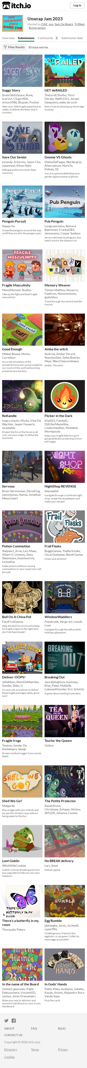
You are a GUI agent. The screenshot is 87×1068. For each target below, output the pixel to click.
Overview (8, 38)
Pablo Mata (52, 989)
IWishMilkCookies (14, 865)
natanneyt (8, 165)
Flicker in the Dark (58, 416)
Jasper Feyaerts (24, 424)
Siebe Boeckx (71, 357)
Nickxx (75, 809)
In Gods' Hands (56, 984)
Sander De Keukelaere (14, 747)
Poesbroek (51, 621)
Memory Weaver (58, 285)
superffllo (51, 929)
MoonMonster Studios (16, 290)
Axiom (58, 992)
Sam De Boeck (63, 24)
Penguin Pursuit (14, 221)
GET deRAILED (56, 90)
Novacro (72, 290)
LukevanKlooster (56, 689)
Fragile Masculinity (16, 285)
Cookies (9, 1057)
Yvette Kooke (71, 551)
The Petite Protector (60, 801)
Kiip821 (50, 420)
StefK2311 (62, 98)
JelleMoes (8, 682)
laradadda (8, 428)
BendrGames (74, 554)
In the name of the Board (20, 984)
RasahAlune (52, 805)
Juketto (79, 989)
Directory (10, 1049)
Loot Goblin (10, 861)
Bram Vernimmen (13, 491)
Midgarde (8, 805)
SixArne (50, 354)
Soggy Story (11, 90)
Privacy (63, 1049)
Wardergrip (73, 162)
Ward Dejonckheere (66, 361)
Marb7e (67, 165)
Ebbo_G (18, 685)
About (9, 1028)
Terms (35, 1049)
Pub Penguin (54, 221)
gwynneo (19, 989)
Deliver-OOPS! (14, 677)
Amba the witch (56, 349)
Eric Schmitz (76, 689)
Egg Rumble (53, 921)
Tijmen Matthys (55, 290)
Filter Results (16, 47)
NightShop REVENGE (60, 486)
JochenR (72, 925)
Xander (6, 685)
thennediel (51, 491)
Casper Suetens (70, 233)
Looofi (77, 621)
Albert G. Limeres (13, 554)
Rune (29, 95)
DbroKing (33, 491)
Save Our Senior (14, 157)
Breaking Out (55, 677)
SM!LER (50, 813)
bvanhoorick (26, 558)
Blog (62, 1028)
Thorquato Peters (13, 929)
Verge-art (66, 621)
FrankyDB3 (66, 229)
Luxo (48, 625)
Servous (8, 486)
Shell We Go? (12, 801)
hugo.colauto (10, 420)
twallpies (67, 989)
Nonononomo (67, 293)
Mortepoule (52, 431)
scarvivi (7, 98)
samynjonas (10, 494)
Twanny (7, 745)
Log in (77, 5)
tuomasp (71, 682)
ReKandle (9, 416)
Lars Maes (29, 551)
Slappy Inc (8, 226)
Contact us (13, 1035)
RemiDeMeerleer (27, 682)
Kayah (49, 992)
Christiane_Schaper (57, 809)
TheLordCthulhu (55, 95)
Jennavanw (52, 233)
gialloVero (51, 297)
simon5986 (9, 102)
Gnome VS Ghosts (58, 157)
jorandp (7, 162)
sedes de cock (68, 102)
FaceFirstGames (12, 621)
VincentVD (27, 992)
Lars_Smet (51, 865)
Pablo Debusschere (18, 990)
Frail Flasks (53, 546)
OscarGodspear (55, 554)
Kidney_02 (51, 169)
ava (51, 24)
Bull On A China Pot (16, 617)
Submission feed (72, 38)
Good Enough (12, 349)
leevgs (22, 749)
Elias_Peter (52, 685)
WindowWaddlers (58, 617)
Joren (62, 925)
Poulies (34, 102)
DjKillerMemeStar (56, 424)
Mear (48, 361)
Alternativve (53, 165)
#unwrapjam (37, 28)
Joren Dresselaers (24, 996)
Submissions (26, 38)
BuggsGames (53, 551)
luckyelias (8, 562)
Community (45, 38)
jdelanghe (51, 925)
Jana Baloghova (55, 682)
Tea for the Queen (58, 740)
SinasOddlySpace (13, 95)
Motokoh (72, 428)
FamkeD (61, 420)
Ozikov (49, 745)
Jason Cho (33, 162)
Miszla (24, 420)
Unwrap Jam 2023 (45, 18)
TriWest (79, 24)
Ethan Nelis (23, 165)
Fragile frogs (11, 740)
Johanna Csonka (66, 813)
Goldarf (7, 989)
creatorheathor (54, 428)
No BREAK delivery (59, 861)
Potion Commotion (16, 546)
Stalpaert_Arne (12, 551)
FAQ (34, 1028)
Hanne (23, 494)
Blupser (23, 102)
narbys (6, 996)
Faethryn (50, 293)
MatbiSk (65, 685)
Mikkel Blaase (11, 354)
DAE (44, 24)
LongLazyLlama (54, 226)
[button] (38, 59)
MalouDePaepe (55, 162)
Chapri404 (21, 98)
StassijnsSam (53, 357)
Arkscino (20, 162)
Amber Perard (65, 354)
